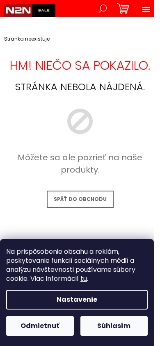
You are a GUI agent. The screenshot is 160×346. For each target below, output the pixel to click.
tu (83, 278)
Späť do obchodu (80, 199)
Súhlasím (113, 325)
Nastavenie (77, 299)
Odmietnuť (40, 325)
